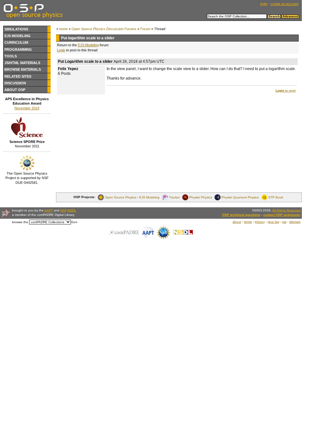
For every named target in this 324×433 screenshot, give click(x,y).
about (237, 221)
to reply (286, 90)
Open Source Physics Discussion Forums (104, 29)
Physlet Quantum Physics (240, 197)
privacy (260, 221)
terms (248, 221)
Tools (10, 56)
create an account (284, 4)
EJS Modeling (17, 36)
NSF (63, 210)
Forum (145, 29)
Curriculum (16, 42)
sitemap (295, 221)
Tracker (174, 197)
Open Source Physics (120, 197)
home (63, 29)
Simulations (16, 29)
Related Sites (17, 76)
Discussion (15, 83)
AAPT (48, 210)
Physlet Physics (200, 197)
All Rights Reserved (286, 210)
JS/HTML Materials (22, 63)
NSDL (72, 210)
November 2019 (27, 108)
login (263, 4)
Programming (18, 49)
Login (61, 50)
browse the (20, 222)
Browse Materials (22, 69)
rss (284, 221)
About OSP (14, 90)
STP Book (275, 197)
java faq (273, 221)
